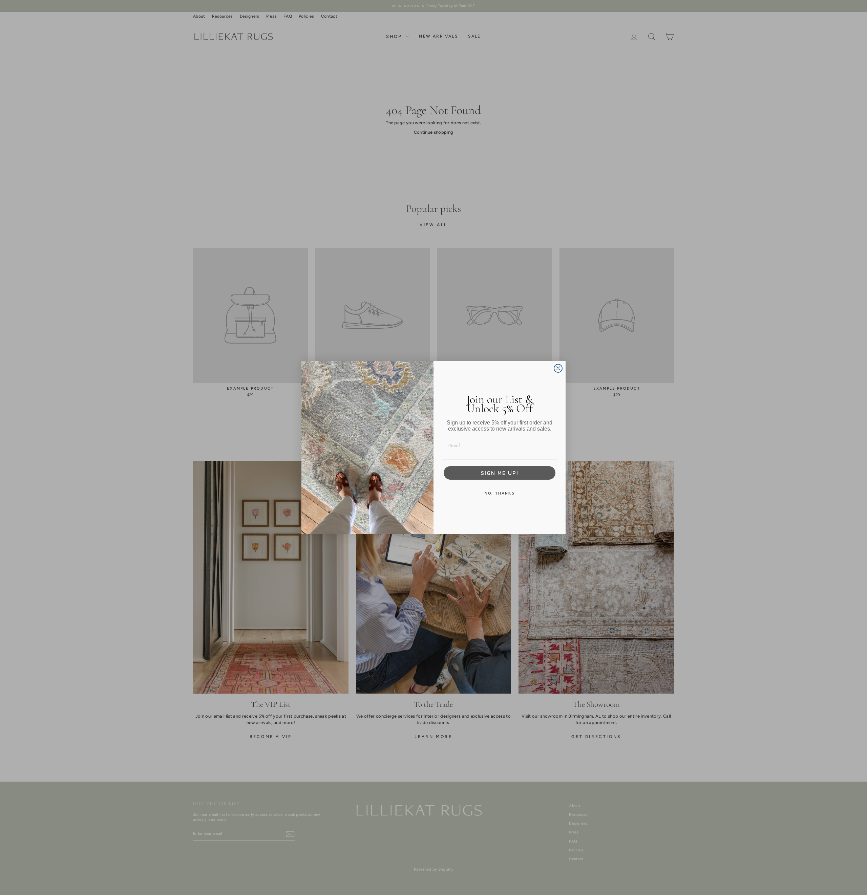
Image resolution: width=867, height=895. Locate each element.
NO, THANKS (500, 493)
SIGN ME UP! (500, 473)
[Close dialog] (558, 368)
